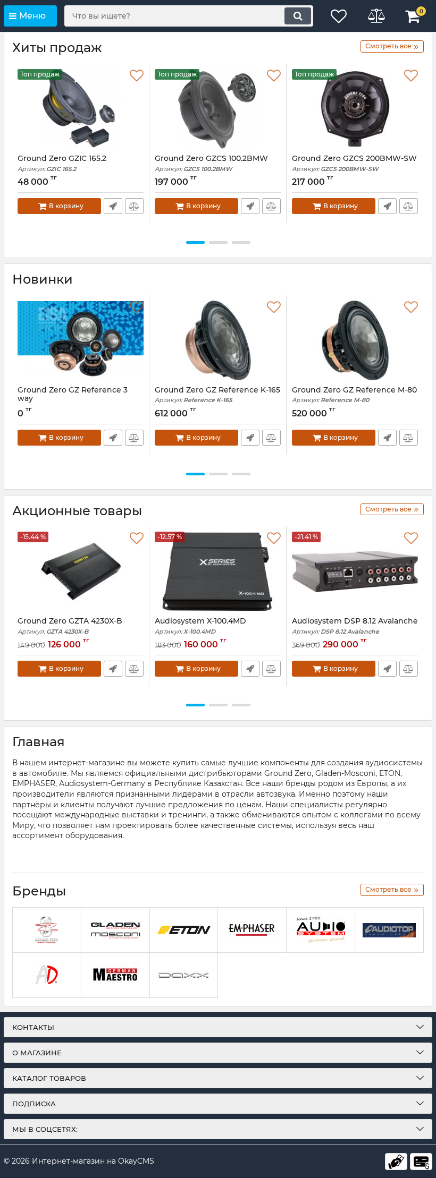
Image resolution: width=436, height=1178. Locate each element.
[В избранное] (137, 76)
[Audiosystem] (321, 930)
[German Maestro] (115, 975)
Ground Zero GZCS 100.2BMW (211, 163)
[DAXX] (184, 975)
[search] (297, 15)
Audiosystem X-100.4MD (200, 626)
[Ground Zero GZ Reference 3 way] (81, 340)
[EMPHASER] (252, 930)
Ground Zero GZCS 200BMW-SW (354, 163)
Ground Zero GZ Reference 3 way (73, 395)
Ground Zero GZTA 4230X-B (70, 626)
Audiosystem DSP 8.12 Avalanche (355, 626)
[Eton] (184, 930)
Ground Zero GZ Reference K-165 (217, 395)
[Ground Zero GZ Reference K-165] (218, 340)
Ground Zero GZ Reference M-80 (354, 395)
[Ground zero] (47, 930)
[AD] (47, 975)
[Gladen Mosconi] (115, 930)
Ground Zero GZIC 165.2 (62, 163)
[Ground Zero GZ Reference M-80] (355, 340)
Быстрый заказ (113, 206)
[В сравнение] (134, 206)
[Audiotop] (389, 930)
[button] (195, 242)
